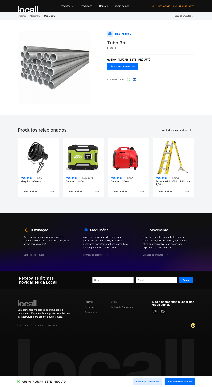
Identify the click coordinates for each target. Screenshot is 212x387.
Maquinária (35, 16)
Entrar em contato (178, 381)
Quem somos (91, 312)
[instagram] (155, 311)
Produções (90, 307)
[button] (67, 6)
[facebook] (163, 311)
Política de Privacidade (122, 307)
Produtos (22, 16)
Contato (115, 302)
